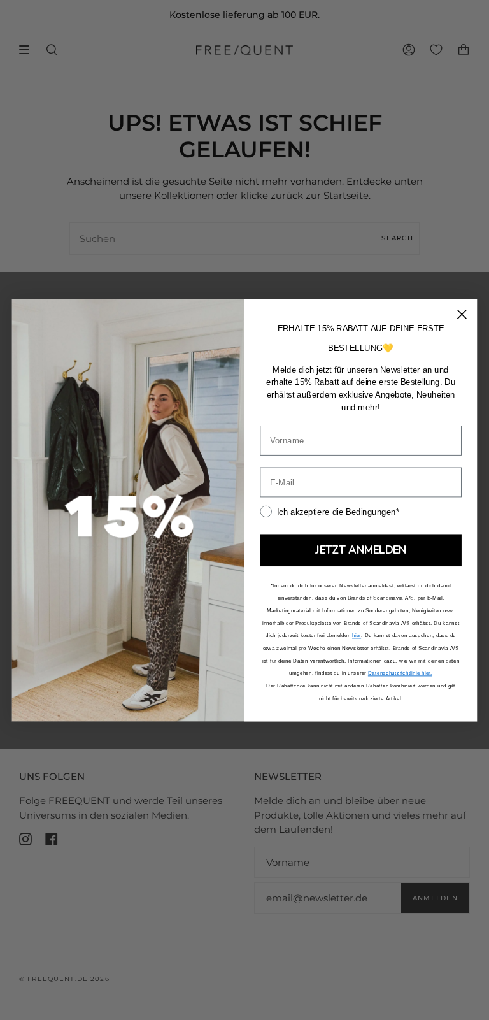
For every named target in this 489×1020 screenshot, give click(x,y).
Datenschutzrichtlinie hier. (400, 673)
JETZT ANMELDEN (360, 550)
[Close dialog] (461, 313)
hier (356, 635)
